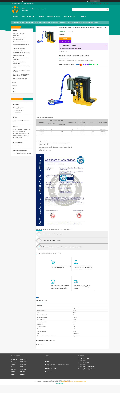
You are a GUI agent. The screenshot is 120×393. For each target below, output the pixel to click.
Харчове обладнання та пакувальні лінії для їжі (19, 49)
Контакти (83, 16)
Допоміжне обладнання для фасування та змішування (20, 79)
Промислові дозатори (18, 55)
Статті (14, 88)
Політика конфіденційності (80, 381)
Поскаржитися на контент (67, 381)
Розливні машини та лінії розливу (21, 52)
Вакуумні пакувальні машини (20, 41)
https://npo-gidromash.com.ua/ (21, 133)
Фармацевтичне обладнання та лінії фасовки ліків (21, 45)
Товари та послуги (28, 16)
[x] (38, 298)
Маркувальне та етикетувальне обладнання (21, 58)
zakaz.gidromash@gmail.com (21, 135)
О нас (14, 82)
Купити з (62, 41)
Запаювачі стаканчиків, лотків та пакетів (21, 66)
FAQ (14, 92)
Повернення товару (70, 16)
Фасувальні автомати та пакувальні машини (19, 38)
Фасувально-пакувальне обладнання (19, 34)
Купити (65, 38)
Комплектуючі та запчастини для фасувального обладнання (41, 22)
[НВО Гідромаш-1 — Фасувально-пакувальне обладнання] (15, 10)
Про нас (41, 16)
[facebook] (37, 298)
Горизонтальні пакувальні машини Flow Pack (21, 71)
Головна (15, 16)
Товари (15, 30)
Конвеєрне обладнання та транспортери (19, 62)
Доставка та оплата (53, 16)
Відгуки (15, 85)
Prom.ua (68, 380)
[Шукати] (107, 9)
